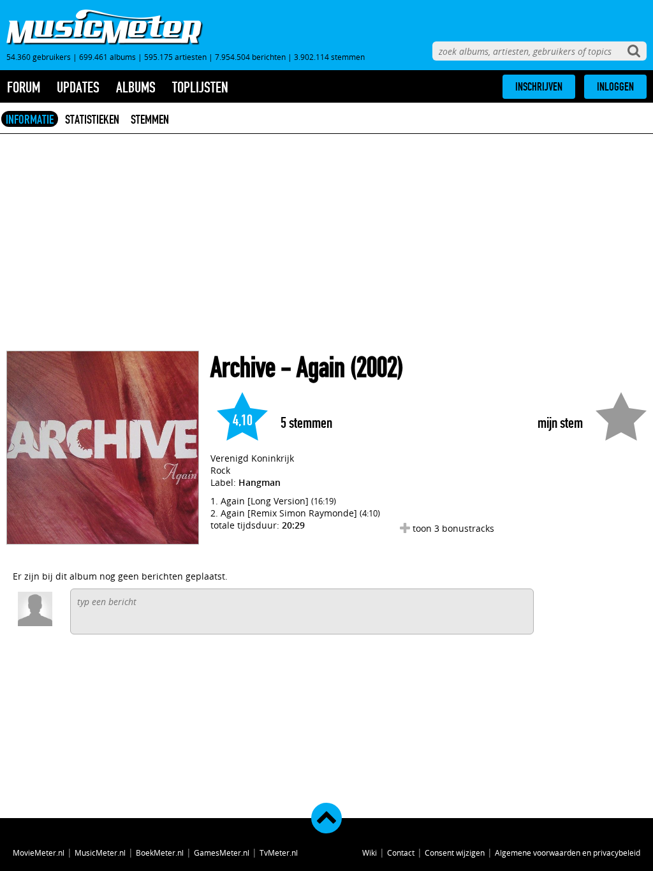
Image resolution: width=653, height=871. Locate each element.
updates (78, 87)
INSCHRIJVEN (538, 87)
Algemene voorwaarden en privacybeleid (567, 852)
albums (136, 87)
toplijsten (200, 87)
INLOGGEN (615, 87)
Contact (401, 852)
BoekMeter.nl (160, 852)
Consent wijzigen (455, 852)
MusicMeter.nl (100, 852)
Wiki (369, 852)
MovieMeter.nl (38, 852)
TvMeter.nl (279, 852)
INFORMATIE (30, 119)
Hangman (259, 482)
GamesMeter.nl (221, 852)
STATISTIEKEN (92, 119)
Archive (242, 367)
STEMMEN (150, 119)
